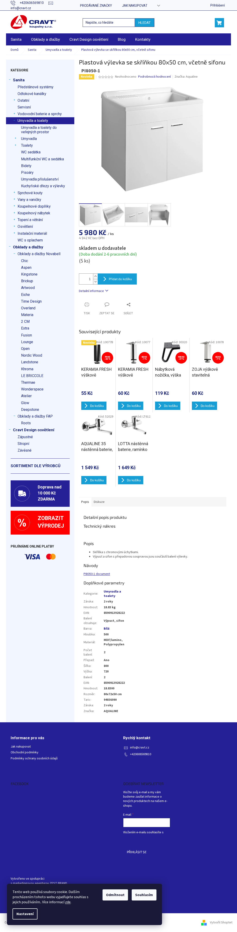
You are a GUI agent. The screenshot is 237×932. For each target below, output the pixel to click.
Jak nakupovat (134, 5)
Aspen (26, 267)
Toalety (27, 145)
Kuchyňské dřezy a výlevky (43, 186)
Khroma (27, 369)
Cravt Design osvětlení (33, 430)
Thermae (28, 382)
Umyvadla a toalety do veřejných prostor (39, 129)
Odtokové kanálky (32, 94)
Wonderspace (32, 389)
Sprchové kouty (30, 193)
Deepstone (30, 409)
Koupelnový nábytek (34, 213)
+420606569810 (140, 754)
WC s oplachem (30, 240)
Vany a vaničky (29, 199)
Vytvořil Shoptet (221, 922)
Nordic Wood (31, 355)
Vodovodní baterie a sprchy (40, 114)
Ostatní (23, 100)
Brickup (27, 281)
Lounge (27, 342)
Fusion (26, 335)
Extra (25, 328)
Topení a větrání (30, 220)
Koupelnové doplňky (34, 206)
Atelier (26, 396)
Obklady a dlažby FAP (35, 416)
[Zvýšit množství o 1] (95, 276)
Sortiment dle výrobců (35, 465)
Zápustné (25, 437)
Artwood (28, 287)
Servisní (24, 107)
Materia (27, 315)
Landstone (29, 362)
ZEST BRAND (58, 883)
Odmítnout (115, 894)
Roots (26, 423)
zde (68, 902)
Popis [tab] (85, 502)
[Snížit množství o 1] (95, 281)
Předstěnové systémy (35, 87)
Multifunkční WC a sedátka (42, 159)
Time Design (31, 301)
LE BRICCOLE (32, 376)
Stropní (23, 443)
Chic (24, 261)
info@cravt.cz (139, 747)
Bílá (106, 628)
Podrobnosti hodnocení (154, 77)
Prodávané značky (96, 5)
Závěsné (24, 450)
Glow (25, 403)
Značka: (186, 76)
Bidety (26, 166)
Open (25, 348)
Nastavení (25, 913)
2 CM (25, 321)
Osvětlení (25, 226)
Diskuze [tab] (99, 502)
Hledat (144, 23)
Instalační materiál (32, 233)
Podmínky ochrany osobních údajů (34, 758)
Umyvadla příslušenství (40, 179)
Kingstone (29, 274)
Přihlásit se (137, 852)
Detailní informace (91, 291)
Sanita (19, 80)
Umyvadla (29, 138)
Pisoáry (27, 172)
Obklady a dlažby (28, 247)
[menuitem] (16, 39)
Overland (28, 308)
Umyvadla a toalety (33, 120)
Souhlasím (144, 894)
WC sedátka (31, 152)
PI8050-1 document (97, 574)
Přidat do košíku (120, 279)
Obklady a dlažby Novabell (39, 254)
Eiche (25, 294)
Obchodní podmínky (24, 752)
